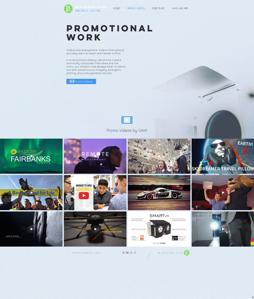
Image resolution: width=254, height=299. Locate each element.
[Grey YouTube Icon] (127, 252)
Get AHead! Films (91, 7)
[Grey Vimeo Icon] (123, 252)
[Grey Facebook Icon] (135, 252)
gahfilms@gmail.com (86, 253)
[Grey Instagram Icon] (131, 252)
